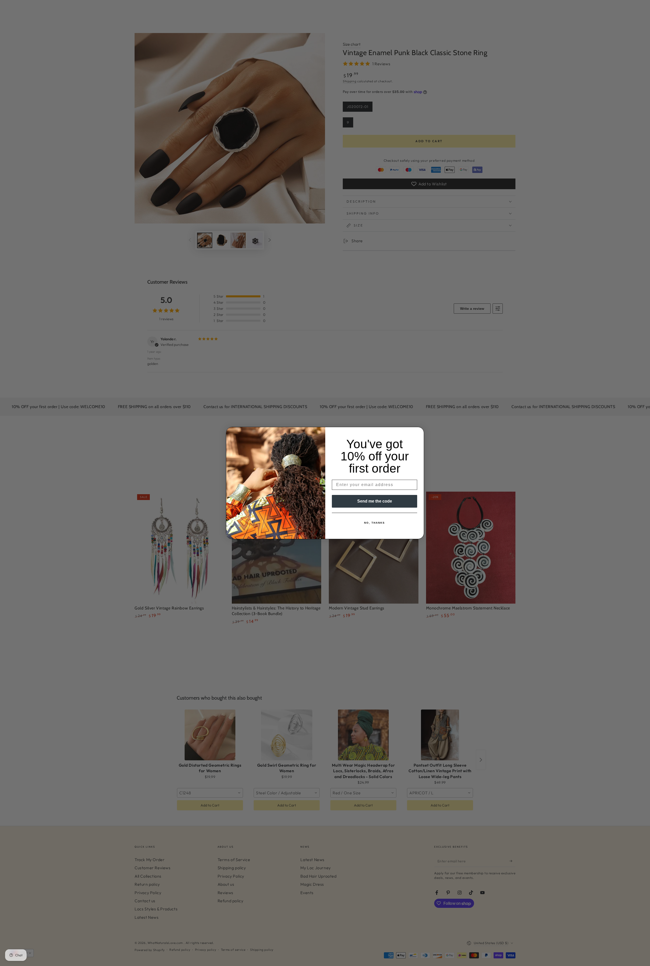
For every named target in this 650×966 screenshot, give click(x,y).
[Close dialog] (418, 432)
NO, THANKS (374, 522)
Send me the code (374, 501)
